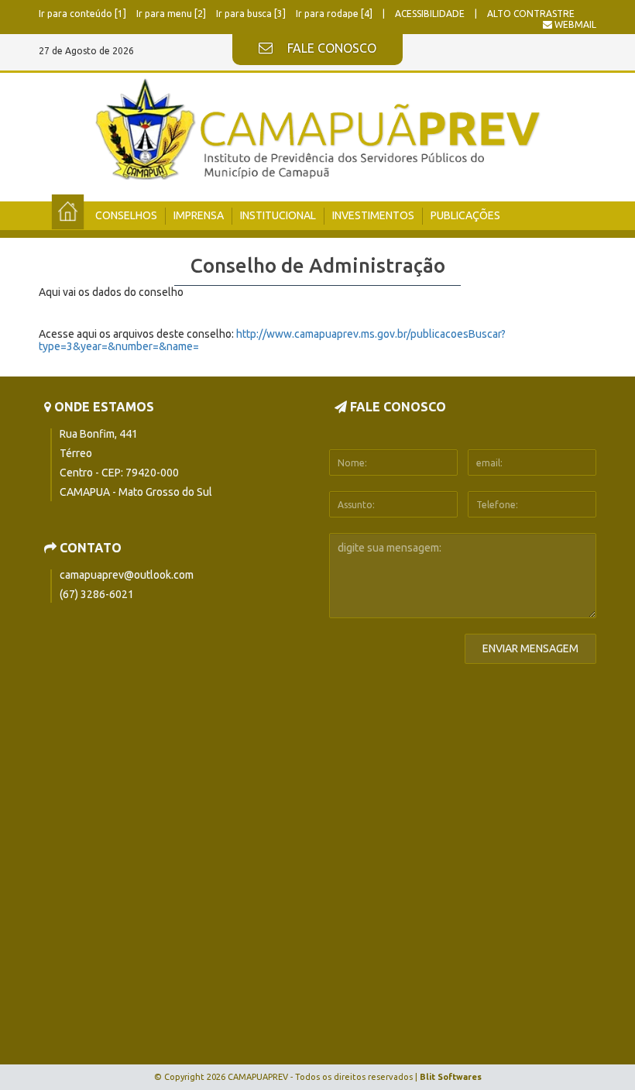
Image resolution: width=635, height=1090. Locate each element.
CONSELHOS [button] (126, 215)
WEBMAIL (574, 24)
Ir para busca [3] (252, 14)
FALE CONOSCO (330, 48)
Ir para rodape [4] (335, 14)
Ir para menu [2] (172, 14)
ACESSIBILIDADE (431, 14)
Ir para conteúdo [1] (84, 14)
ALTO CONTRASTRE (531, 14)
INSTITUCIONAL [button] (278, 215)
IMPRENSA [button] (198, 215)
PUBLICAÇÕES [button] (465, 215)
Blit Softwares (451, 1076)
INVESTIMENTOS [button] (373, 215)
